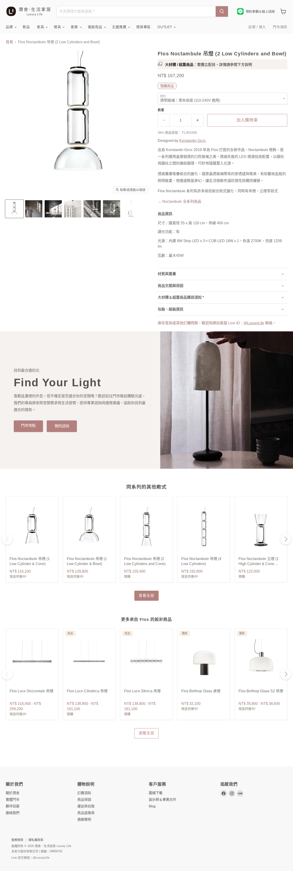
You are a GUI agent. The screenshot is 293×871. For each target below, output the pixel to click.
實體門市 (12, 799)
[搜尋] (222, 11)
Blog (152, 806)
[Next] (285, 539)
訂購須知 (84, 793)
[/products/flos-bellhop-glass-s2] (261, 661)
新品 (26, 27)
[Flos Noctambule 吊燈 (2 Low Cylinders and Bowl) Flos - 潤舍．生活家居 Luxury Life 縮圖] (14, 209)
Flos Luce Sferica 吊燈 (142, 691)
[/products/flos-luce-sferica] (146, 661)
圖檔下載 (156, 793)
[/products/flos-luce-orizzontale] (32, 661)
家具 (41, 27)
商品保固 (84, 799)
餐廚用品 (95, 27)
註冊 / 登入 (257, 27)
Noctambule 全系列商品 (179, 201)
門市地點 (28, 425)
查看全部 (146, 596)
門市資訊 (280, 27)
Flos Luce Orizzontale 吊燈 (31, 691)
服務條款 (17, 839)
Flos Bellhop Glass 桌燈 (200, 691)
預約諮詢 (61, 426)
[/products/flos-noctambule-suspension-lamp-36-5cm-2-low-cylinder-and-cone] (146, 529)
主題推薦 (120, 27)
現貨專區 (143, 27)
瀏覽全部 (146, 733)
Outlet (165, 27)
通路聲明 (84, 819)
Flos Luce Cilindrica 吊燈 (87, 691)
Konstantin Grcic (192, 141)
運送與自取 (86, 806)
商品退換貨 (86, 813)
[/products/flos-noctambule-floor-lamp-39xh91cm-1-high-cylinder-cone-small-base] (261, 529)
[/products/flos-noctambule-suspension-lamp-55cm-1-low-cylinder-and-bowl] (89, 529)
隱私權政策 (35, 839)
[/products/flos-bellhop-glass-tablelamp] (203, 661)
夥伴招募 (12, 806)
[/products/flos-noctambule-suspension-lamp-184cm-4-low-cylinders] (203, 529)
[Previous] (7, 539)
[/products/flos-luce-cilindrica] (89, 661)
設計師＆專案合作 (162, 799)
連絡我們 (12, 813)
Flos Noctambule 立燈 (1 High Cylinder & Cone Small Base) (259, 564)
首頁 (9, 42)
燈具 (58, 27)
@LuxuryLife (254, 323)
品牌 (10, 27)
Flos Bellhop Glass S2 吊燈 (261, 691)
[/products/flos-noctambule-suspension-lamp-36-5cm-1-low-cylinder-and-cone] (32, 529)
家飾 (75, 27)
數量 (161, 110)
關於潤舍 (12, 793)
